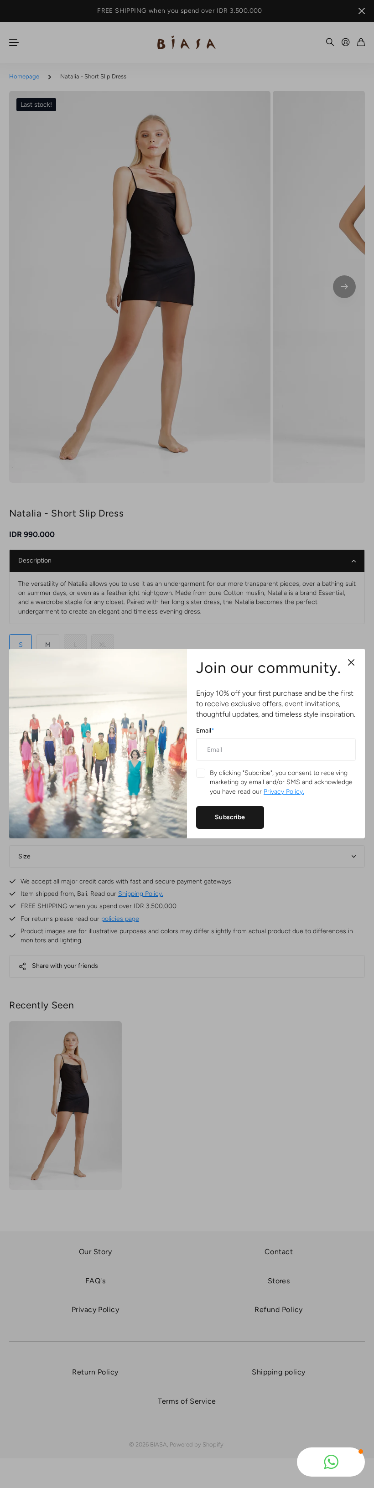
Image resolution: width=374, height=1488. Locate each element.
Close (351, 662)
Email (205, 731)
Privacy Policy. (284, 792)
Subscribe (230, 817)
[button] (331, 1462)
